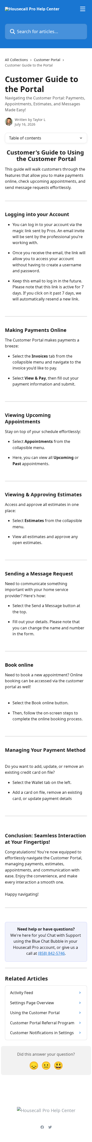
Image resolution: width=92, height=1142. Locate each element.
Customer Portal (47, 59)
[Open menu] (82, 9)
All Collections (16, 59)
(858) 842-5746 (51, 953)
